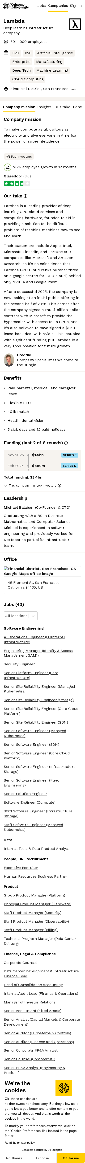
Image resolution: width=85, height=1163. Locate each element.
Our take (62, 107)
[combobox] (5, 616)
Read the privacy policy (20, 1142)
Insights (44, 107)
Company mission (19, 107)
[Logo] (16, 6)
